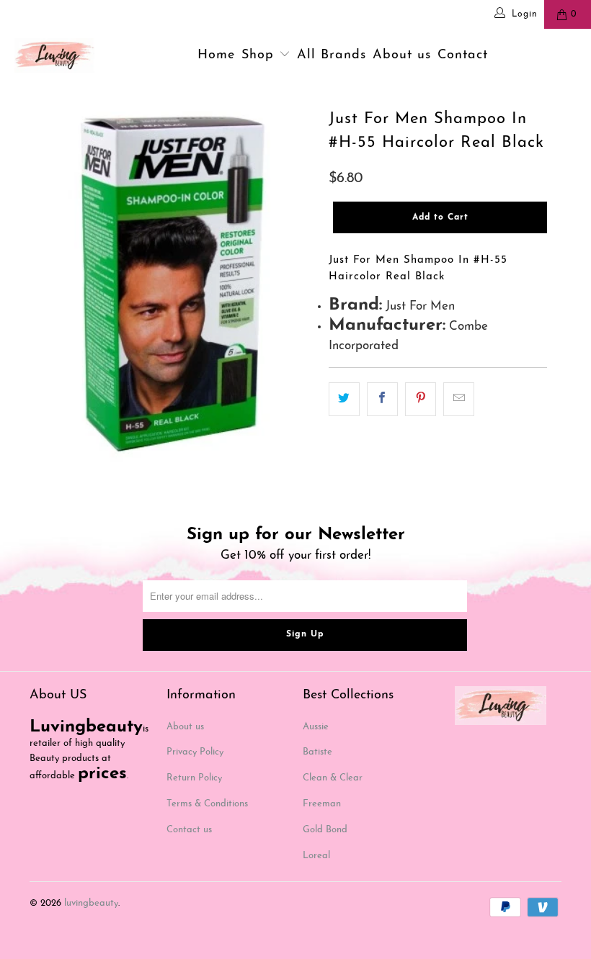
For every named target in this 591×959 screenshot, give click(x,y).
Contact (462, 55)
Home (216, 55)
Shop (260, 55)
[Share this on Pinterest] (420, 399)
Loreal (316, 855)
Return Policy (194, 778)
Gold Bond (325, 829)
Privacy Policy (194, 752)
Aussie (316, 726)
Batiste (317, 752)
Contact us (189, 829)
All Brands (331, 55)
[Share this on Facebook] (382, 399)
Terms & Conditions (207, 804)
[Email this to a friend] (458, 399)
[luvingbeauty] (54, 55)
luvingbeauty (91, 903)
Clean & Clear (333, 778)
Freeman (322, 804)
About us (402, 55)
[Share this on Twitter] (344, 399)
